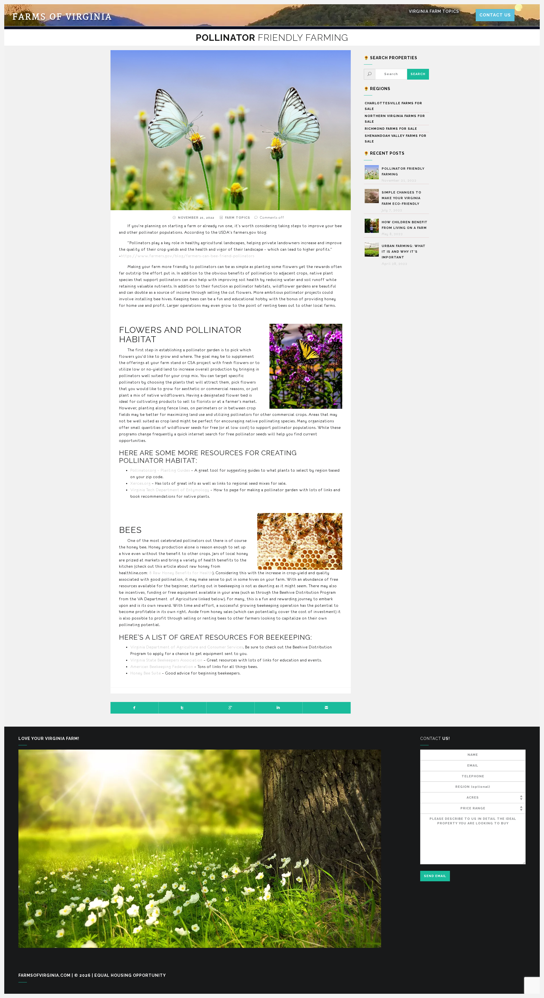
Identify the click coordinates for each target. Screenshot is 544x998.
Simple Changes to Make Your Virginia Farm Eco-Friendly (401, 198)
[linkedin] (279, 707)
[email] (327, 707)
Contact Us (495, 15)
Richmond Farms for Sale (391, 129)
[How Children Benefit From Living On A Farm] (373, 226)
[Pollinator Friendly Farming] (373, 172)
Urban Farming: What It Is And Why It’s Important (404, 251)
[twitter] (183, 707)
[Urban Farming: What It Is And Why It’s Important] (373, 249)
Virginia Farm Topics (434, 11)
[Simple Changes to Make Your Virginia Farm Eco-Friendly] (373, 196)
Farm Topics (237, 218)
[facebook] (134, 707)
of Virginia (62, 17)
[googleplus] (231, 707)
